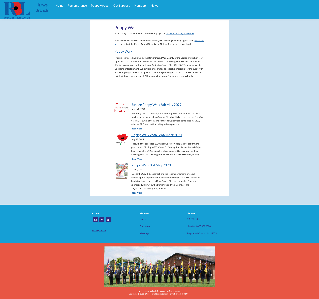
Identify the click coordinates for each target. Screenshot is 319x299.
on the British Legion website (180, 33)
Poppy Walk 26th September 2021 (156, 135)
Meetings (144, 233)
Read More (136, 128)
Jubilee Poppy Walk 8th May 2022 (156, 105)
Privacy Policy (99, 230)
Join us (143, 219)
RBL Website (193, 219)
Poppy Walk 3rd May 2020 (151, 165)
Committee (145, 226)
